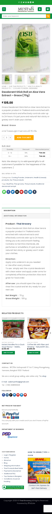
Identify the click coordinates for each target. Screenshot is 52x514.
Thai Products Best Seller (13, 468)
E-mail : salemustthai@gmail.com (15, 382)
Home (4, 86)
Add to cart (24, 137)
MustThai (9, 184)
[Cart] (48, 9)
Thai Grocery (23, 223)
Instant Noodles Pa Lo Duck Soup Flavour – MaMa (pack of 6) (13, 345)
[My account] (40, 9)
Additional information (15, 216)
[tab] (26, 210)
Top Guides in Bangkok (13, 476)
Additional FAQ (9, 474)
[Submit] (48, 16)
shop (44, 376)
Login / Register (10, 455)
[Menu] (4, 9)
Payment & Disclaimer (12, 471)
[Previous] (6, 48)
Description (9, 210)
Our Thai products (17, 86)
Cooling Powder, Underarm (25, 88)
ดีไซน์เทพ (31, 503)
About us (7, 460)
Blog (5, 463)
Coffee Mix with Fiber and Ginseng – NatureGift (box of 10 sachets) (38, 345)
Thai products (30, 184)
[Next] (46, 48)
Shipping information (12, 466)
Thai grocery (19, 184)
